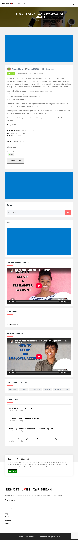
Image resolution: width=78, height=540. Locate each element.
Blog (6, 514)
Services (47, 389)
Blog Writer (12, 389)
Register (8, 520)
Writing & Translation (61, 389)
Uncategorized (14, 324)
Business (23, 389)
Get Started (12, 471)
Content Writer (35, 389)
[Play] (10, 302)
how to (11, 319)
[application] (39, 286)
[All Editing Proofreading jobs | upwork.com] (10, 154)
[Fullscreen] (68, 302)
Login (7, 523)
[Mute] (65, 302)
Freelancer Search (12, 517)
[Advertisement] (39, 48)
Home (38, 20)
